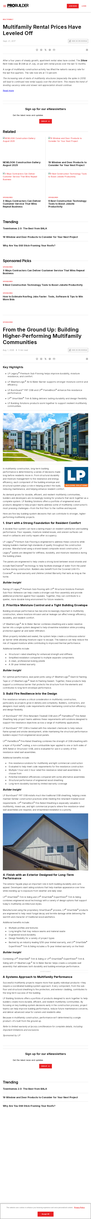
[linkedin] (41, 50)
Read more (8, 90)
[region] (45, 1211)
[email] (54, 50)
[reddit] (50, 50)
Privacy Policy (79, 1207)
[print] (87, 50)
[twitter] (45, 50)
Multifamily (8, 19)
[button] (4, 6)
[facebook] (37, 50)
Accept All (45, 1214)
